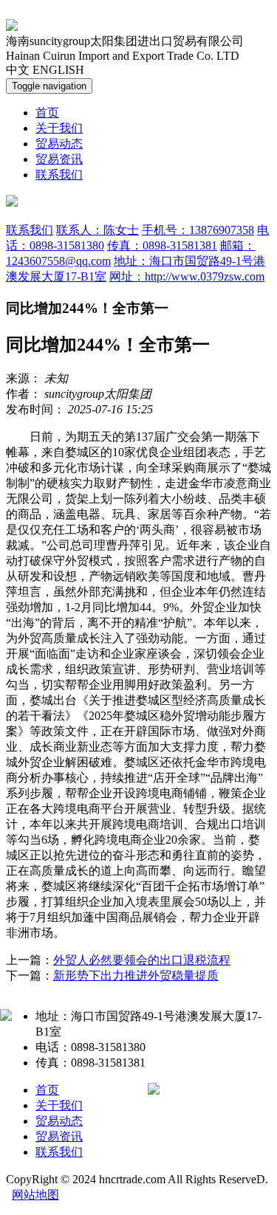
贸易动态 (59, 143)
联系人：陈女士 (97, 230)
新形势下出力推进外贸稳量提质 (136, 975)
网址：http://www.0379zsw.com (186, 276)
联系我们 (59, 174)
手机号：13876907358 (198, 230)
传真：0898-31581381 (162, 245)
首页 (47, 112)
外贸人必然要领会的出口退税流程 (141, 960)
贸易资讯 (59, 159)
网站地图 (35, 1194)
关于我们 (59, 128)
